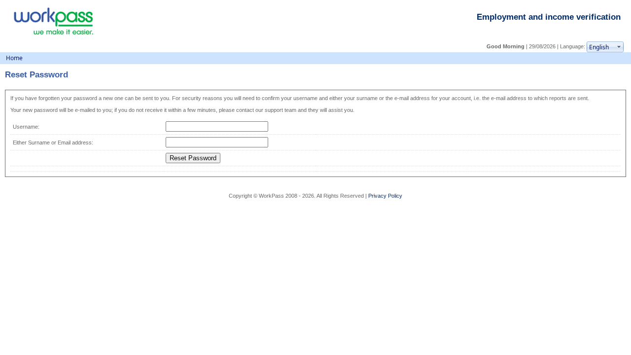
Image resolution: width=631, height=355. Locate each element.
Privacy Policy (385, 196)
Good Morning (506, 46)
